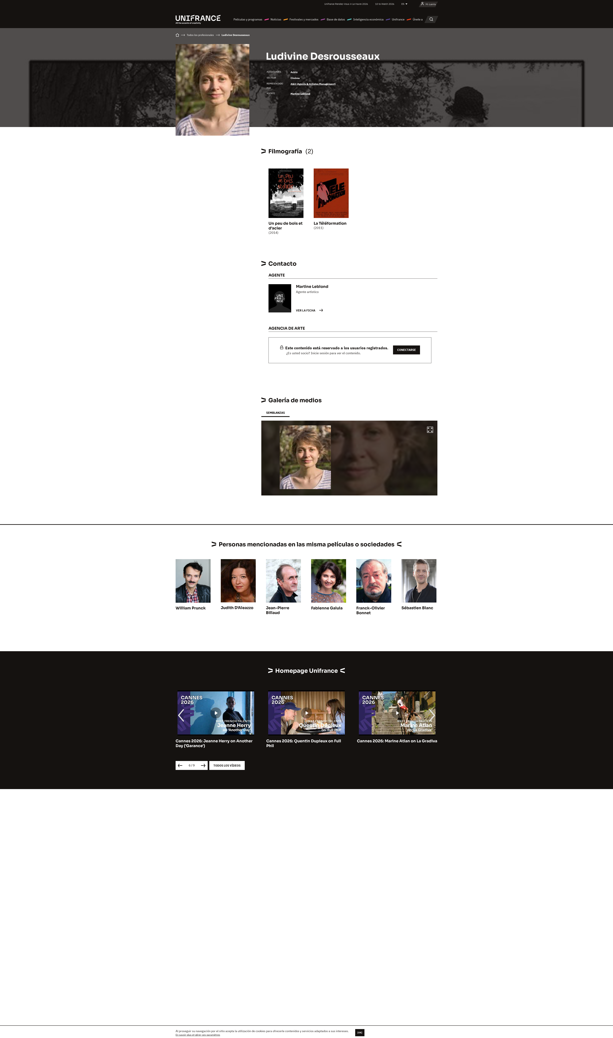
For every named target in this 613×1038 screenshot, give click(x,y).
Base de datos (336, 19)
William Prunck (191, 608)
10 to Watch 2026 (384, 3)
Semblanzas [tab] (275, 413)
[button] (430, 430)
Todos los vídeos (227, 765)
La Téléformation (330, 223)
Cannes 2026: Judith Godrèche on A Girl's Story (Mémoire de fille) (392, 743)
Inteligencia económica (368, 19)
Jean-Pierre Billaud (277, 610)
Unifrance (398, 19)
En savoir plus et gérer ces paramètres (198, 1034)
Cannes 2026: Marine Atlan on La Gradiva (306, 741)
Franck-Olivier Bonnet (370, 610)
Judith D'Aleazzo (237, 607)
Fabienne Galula (327, 608)
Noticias (276, 19)
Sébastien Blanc (417, 608)
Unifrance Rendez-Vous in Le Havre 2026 (346, 3)
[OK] (359, 1032)
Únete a (418, 19)
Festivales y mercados (304, 19)
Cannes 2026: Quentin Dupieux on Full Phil (213, 743)
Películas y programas (248, 19)
